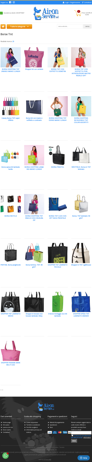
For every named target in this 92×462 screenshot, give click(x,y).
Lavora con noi (8, 427)
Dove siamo (7, 430)
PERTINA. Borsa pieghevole (11, 265)
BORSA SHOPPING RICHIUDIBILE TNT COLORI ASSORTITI (81, 120)
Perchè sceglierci (32, 427)
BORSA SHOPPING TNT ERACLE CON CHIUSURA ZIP (34, 218)
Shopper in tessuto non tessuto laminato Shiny (34, 315)
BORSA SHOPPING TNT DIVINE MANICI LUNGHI (57, 119)
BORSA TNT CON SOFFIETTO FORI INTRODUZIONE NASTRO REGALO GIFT (81, 72)
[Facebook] (10, 2)
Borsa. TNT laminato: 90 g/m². (81, 217)
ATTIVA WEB (47, 460)
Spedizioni (53, 425)
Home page (7, 422)
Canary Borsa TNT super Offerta (11, 119)
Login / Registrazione (72, 2)
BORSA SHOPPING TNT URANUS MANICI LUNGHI (10, 70)
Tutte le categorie (18, 26)
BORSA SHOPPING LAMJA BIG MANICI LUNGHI (34, 168)
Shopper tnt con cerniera (34, 69)
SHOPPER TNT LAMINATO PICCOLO (57, 266)
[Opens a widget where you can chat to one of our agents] (83, 458)
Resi (51, 427)
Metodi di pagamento (57, 422)
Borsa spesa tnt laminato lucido (10, 168)
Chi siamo (6, 425)
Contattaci (87, 2)
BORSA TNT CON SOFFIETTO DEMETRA (57, 70)
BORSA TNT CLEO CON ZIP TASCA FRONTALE (57, 217)
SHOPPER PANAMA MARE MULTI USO (10, 364)
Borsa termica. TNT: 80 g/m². (34, 266)
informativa (87, 437)
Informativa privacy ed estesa (34, 431)
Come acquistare (32, 422)
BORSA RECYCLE (10, 216)
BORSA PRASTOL (57, 167)
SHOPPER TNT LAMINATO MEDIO (10, 315)
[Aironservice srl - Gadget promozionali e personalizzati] (3, 26)
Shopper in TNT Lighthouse (81, 265)
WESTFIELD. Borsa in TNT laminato (81, 168)
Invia (74, 441)
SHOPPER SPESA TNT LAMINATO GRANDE (81, 315)
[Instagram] (14, 2)
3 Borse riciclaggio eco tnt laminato (57, 315)
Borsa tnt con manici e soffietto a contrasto (34, 119)
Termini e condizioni (33, 425)
